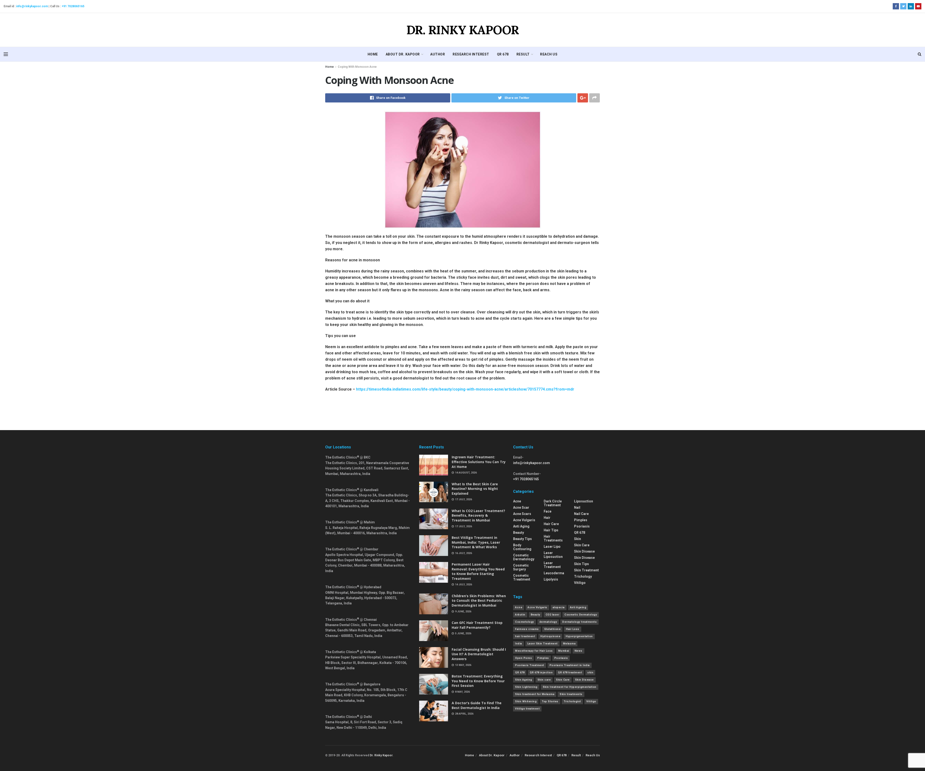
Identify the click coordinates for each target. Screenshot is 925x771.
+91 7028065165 (73, 6)
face (547, 511)
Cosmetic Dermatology (523, 557)
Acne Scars (522, 514)
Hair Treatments (553, 538)
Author (437, 54)
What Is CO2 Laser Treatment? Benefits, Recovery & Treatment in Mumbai (478, 515)
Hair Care (551, 524)
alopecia (559, 607)
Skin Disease (584, 551)
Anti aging (521, 526)
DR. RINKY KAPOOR (462, 30)
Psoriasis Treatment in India (569, 665)
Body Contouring (522, 547)
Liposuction (583, 501)
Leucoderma (554, 573)
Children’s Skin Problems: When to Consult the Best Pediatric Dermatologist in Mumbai (479, 601)
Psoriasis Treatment (529, 665)
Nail (577, 507)
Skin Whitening (525, 701)
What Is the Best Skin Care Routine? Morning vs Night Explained (475, 489)
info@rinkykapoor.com (32, 6)
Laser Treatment (552, 565)
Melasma (569, 643)
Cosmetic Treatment (521, 577)
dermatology (548, 621)
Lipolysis (551, 579)
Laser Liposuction (553, 555)
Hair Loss (572, 629)
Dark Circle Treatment (553, 503)
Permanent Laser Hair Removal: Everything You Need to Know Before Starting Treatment (478, 571)
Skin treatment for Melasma (534, 694)
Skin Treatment (586, 570)
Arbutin (520, 614)
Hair (547, 518)
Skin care (544, 679)
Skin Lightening (526, 687)
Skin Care (581, 545)
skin (590, 672)
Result (523, 54)
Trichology (583, 576)
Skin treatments (571, 694)
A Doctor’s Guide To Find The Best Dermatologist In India (477, 705)
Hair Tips (551, 530)
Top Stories (550, 701)
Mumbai (563, 650)
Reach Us (548, 54)
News (578, 650)
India (518, 643)
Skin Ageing (523, 679)
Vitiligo (580, 583)
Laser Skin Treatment (542, 643)
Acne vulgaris (524, 520)
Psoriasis (582, 526)
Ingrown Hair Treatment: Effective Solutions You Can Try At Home (479, 462)
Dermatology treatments (579, 621)
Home (373, 54)
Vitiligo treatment (527, 708)
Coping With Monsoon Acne (357, 66)
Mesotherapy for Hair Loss (534, 650)
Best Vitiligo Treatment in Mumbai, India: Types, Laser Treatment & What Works (476, 542)
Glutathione (552, 629)
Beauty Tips (522, 539)
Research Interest (471, 54)
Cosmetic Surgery (521, 567)
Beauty (518, 532)
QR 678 (503, 54)
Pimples (580, 520)
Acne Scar (521, 507)
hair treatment (525, 636)
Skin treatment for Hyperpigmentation (569, 687)
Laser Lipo (552, 546)
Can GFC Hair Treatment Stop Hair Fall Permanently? (477, 625)
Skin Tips (581, 564)
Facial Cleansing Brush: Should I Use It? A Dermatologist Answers (479, 654)
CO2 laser (552, 614)
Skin (577, 539)
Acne (517, 501)
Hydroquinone (550, 636)
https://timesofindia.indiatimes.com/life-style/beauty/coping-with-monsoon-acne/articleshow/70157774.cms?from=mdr (465, 389)
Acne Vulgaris (537, 607)
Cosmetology (524, 621)
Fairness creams (527, 629)
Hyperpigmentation (579, 636)
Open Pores (523, 658)
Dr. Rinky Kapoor (381, 755)
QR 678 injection (541, 672)
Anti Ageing (578, 607)
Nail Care (581, 514)
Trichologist (572, 701)
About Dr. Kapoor (403, 54)
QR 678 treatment (570, 672)
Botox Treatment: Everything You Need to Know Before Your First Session (478, 681)
